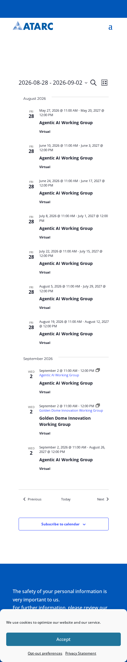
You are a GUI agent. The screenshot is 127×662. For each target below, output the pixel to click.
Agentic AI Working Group (66, 122)
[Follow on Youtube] (109, 7)
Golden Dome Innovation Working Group (65, 421)
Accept (63, 639)
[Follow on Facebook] (74, 7)
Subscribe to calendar (60, 524)
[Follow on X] (86, 7)
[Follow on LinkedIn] (97, 7)
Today (66, 499)
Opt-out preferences (45, 653)
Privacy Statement (80, 653)
